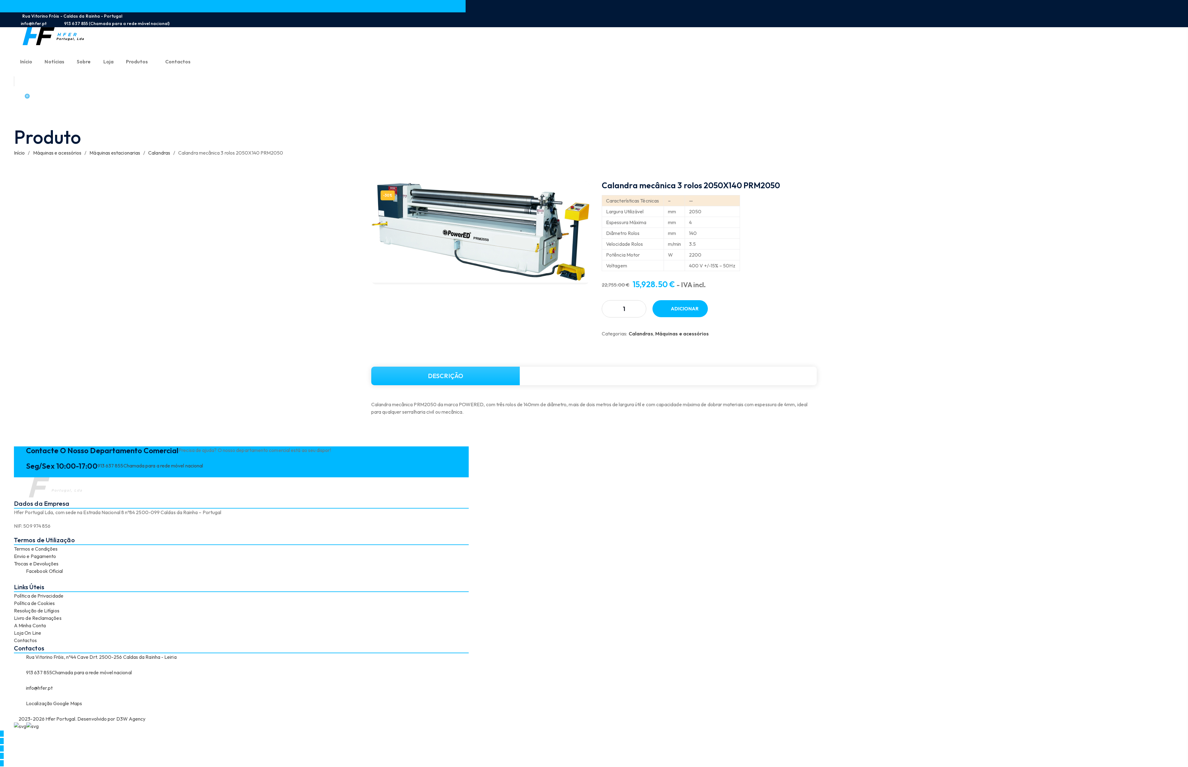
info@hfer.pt (39, 688)
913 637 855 (110, 465)
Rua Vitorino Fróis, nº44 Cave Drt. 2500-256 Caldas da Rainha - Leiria (101, 657)
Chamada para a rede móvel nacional (163, 465)
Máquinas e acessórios (57, 153)
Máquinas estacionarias (114, 153)
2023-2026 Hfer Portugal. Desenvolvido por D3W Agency (81, 719)
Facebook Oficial (44, 571)
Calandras (159, 153)
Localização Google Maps (54, 703)
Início (19, 153)
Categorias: (614, 333)
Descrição (445, 376)
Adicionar (685, 308)
